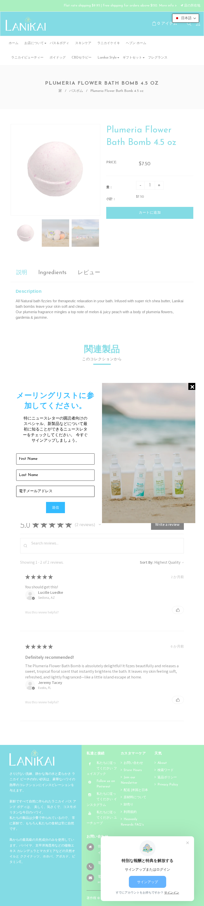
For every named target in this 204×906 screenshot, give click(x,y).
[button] (185, 18)
